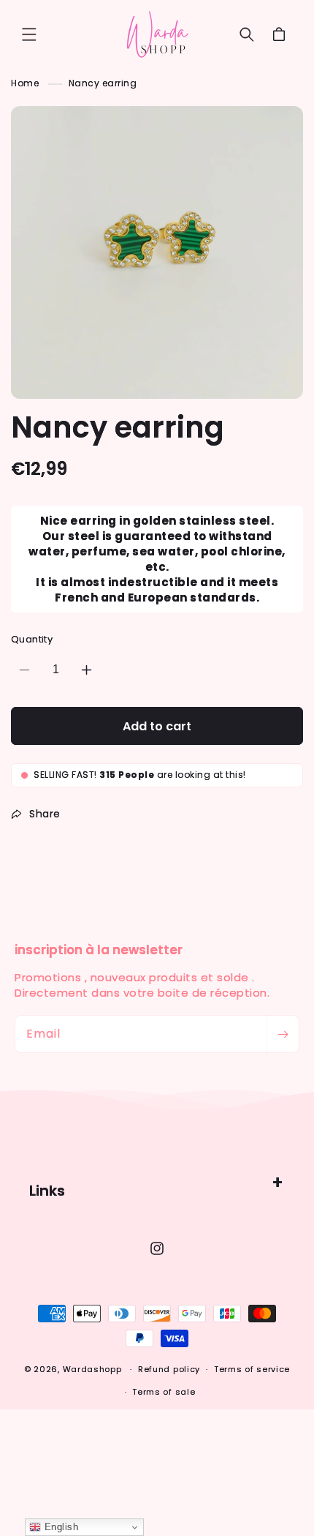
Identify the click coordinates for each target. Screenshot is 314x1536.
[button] (29, 34)
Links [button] (47, 1190)
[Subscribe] (283, 1034)
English (59, 1526)
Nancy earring (103, 83)
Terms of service (252, 1369)
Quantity (32, 639)
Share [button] (45, 813)
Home (25, 83)
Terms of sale (163, 1392)
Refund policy (169, 1369)
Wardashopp (92, 1369)
